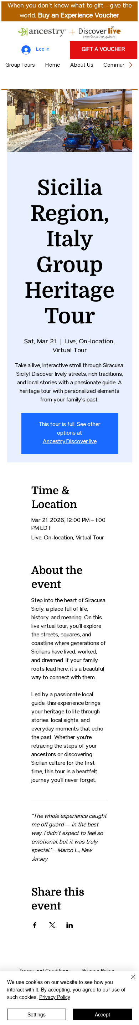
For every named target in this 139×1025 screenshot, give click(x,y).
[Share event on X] (52, 925)
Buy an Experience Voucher (78, 16)
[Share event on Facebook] (34, 925)
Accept (102, 1014)
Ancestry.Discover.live (70, 442)
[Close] (129, 981)
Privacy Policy (54, 996)
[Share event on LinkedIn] (69, 925)
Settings (36, 1014)
